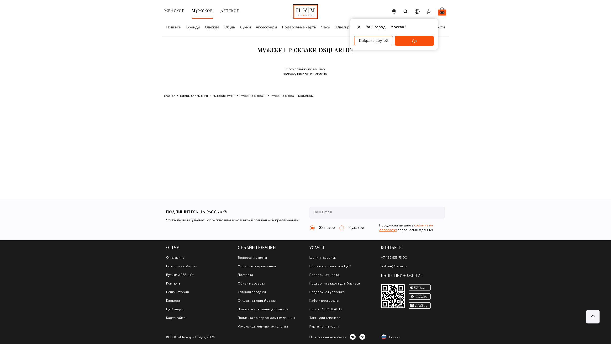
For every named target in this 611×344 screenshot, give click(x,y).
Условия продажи (252, 292)
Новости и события (181, 266)
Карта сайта (175, 318)
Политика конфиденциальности (263, 309)
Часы (325, 27)
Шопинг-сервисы (322, 257)
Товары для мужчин (194, 96)
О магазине (175, 257)
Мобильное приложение (257, 266)
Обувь (229, 27)
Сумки (245, 27)
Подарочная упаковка (327, 292)
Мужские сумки (223, 96)
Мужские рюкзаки (253, 96)
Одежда (212, 27)
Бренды (193, 27)
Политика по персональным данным (266, 318)
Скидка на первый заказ (257, 300)
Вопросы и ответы (252, 257)
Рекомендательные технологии (263, 326)
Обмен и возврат (251, 283)
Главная (169, 96)
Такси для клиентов (325, 318)
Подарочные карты (299, 27)
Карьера (173, 300)
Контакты (173, 283)
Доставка (245, 275)
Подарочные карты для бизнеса (334, 283)
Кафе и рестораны (324, 300)
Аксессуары (266, 27)
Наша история (177, 292)
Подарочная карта (324, 275)
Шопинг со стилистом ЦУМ (330, 266)
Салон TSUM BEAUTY (326, 309)
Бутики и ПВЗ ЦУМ (180, 275)
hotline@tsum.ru (394, 266)
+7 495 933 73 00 (394, 257)
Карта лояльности (324, 326)
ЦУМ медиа (175, 309)
